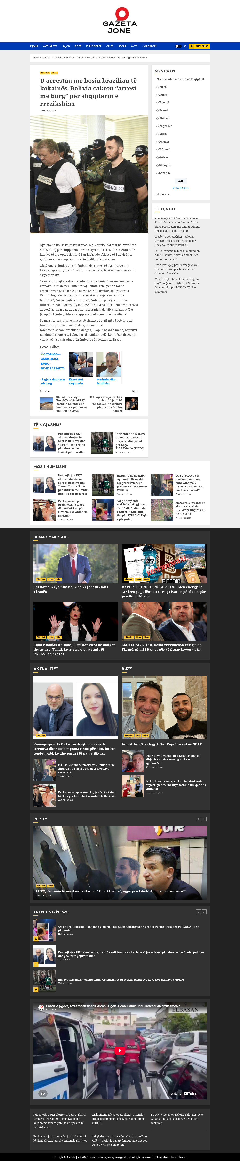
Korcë (163, 134)
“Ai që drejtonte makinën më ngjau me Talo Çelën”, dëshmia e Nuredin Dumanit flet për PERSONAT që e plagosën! (177, 285)
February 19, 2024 (49, 111)
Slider (54, 73)
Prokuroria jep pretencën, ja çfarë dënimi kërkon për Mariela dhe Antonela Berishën (176, 269)
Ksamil (164, 110)
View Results (181, 188)
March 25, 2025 (184, 494)
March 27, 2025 (124, 453)
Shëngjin (165, 165)
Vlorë (163, 87)
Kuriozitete (93, 46)
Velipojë (164, 149)
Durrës (164, 94)
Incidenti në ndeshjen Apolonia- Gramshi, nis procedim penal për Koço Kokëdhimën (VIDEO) (130, 441)
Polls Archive (163, 194)
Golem (163, 157)
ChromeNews (163, 1157)
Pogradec (165, 126)
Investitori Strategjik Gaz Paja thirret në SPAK (162, 744)
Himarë (164, 102)
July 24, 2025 (65, 934)
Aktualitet (50, 46)
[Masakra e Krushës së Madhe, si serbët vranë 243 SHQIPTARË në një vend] (162, 510)
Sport (122, 46)
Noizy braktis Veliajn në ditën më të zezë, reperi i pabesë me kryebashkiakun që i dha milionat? (176, 784)
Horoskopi (149, 46)
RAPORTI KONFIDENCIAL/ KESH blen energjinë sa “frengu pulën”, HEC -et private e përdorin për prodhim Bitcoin (164, 591)
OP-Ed (109, 46)
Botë (78, 46)
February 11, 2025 (156, 793)
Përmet (164, 141)
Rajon (66, 46)
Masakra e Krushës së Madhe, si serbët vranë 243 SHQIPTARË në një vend (190, 508)
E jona (34, 46)
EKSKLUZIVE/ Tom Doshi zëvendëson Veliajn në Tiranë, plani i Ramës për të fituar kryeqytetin (161, 647)
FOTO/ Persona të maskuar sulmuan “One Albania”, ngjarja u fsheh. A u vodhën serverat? (177, 255)
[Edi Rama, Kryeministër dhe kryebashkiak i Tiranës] (75, 563)
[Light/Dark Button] (178, 46)
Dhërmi (164, 118)
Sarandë (165, 173)
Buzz (138, 735)
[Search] (185, 46)
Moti (134, 46)
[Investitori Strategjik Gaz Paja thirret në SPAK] (164, 707)
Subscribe (202, 46)
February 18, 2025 (156, 767)
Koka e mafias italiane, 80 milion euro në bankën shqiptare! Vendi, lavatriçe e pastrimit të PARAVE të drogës (74, 649)
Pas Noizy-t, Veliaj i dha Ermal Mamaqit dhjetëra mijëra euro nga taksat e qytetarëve (173, 759)
